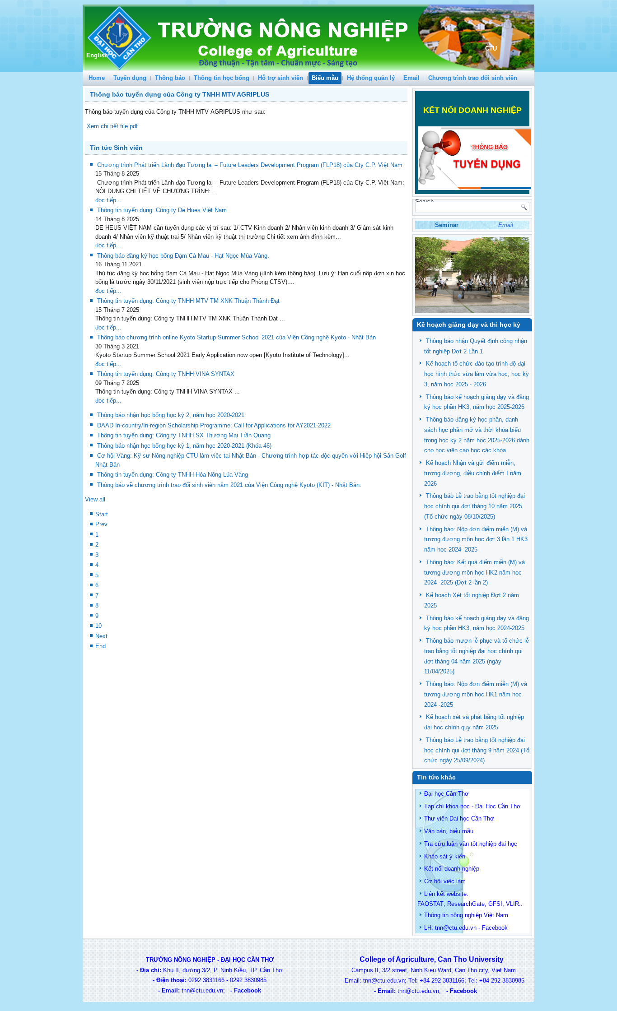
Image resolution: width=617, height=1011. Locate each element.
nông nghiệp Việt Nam (479, 915)
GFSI (495, 903)
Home (97, 77)
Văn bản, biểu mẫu (448, 831)
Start (101, 514)
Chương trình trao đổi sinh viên (472, 77)
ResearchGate (466, 903)
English (97, 55)
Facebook (495, 927)
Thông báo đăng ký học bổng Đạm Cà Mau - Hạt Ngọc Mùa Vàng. (183, 255)
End (100, 646)
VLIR (512, 903)
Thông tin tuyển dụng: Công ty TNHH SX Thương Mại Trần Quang (184, 435)
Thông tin (436, 915)
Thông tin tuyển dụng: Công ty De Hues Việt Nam (162, 210)
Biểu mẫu (325, 77)
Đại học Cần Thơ (446, 793)
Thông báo (170, 77)
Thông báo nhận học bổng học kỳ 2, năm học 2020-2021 (170, 415)
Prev (101, 524)
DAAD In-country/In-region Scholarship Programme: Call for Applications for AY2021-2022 (214, 425)
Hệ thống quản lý (371, 77)
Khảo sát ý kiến (444, 856)
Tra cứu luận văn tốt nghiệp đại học (470, 843)
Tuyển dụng (129, 77)
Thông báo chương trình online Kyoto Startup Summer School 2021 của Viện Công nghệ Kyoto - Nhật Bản (236, 337)
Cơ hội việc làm (445, 881)
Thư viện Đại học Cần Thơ (459, 818)
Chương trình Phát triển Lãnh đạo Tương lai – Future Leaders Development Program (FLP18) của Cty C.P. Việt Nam (249, 165)
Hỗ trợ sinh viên (280, 77)
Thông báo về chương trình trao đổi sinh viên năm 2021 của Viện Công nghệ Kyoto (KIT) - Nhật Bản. (229, 485)
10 (98, 625)
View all (95, 499)
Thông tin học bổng (221, 77)
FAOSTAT (430, 903)
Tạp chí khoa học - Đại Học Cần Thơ (472, 806)
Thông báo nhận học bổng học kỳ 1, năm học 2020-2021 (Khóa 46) (184, 445)
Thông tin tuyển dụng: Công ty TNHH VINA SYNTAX (165, 374)
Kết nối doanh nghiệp (451, 868)
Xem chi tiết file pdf (111, 126)
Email (411, 77)
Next (101, 636)
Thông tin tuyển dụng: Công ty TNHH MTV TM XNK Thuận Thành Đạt (188, 300)
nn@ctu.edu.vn (457, 927)
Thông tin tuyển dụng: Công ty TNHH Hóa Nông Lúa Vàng (172, 474)
